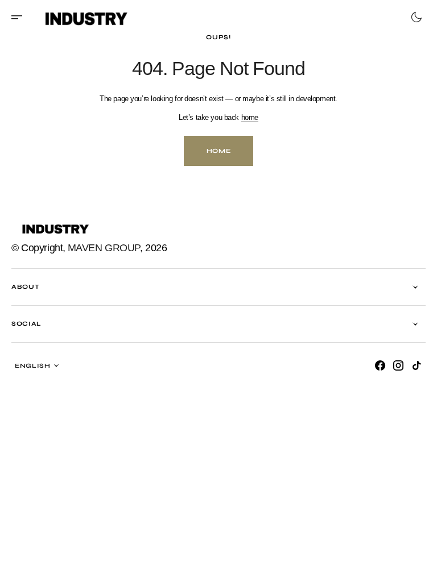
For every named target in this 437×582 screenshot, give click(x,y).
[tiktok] (408, 365)
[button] (20, 17)
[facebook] (371, 365)
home (245, 118)
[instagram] (390, 365)
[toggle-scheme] (408, 17)
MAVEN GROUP (104, 247)
